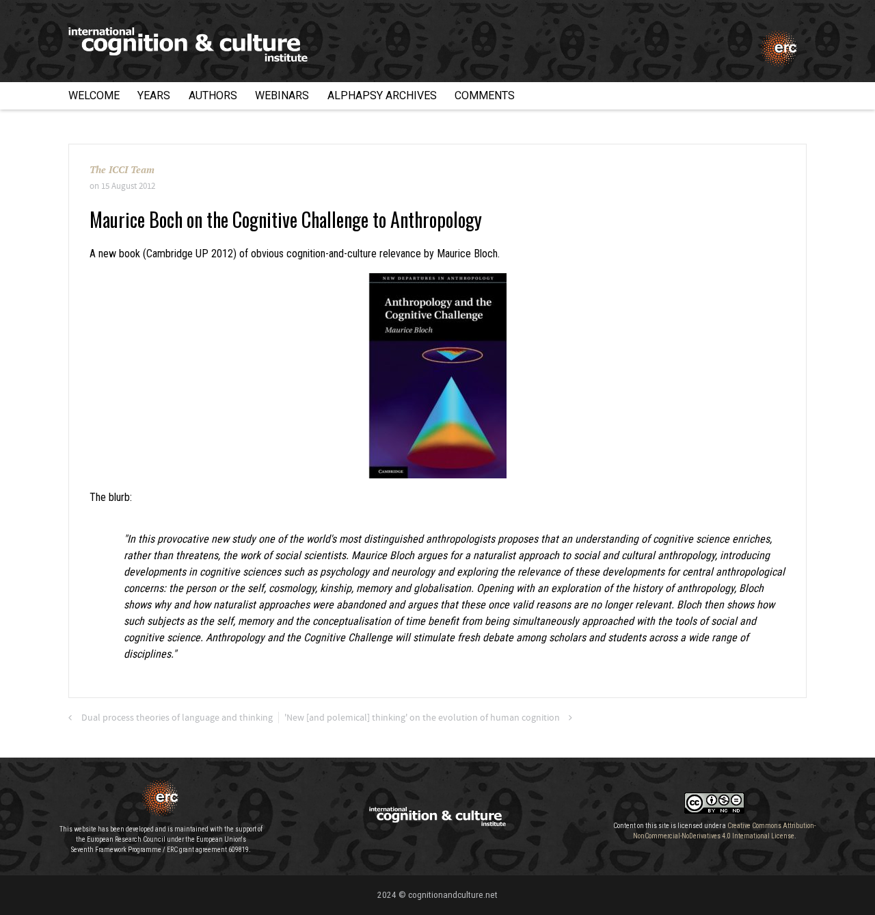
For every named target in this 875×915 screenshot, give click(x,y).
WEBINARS (282, 95)
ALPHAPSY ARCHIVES (382, 95)
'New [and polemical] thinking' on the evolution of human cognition (422, 718)
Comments (485, 95)
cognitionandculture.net (453, 895)
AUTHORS (213, 95)
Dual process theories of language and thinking (177, 718)
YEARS (153, 95)
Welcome (94, 95)
